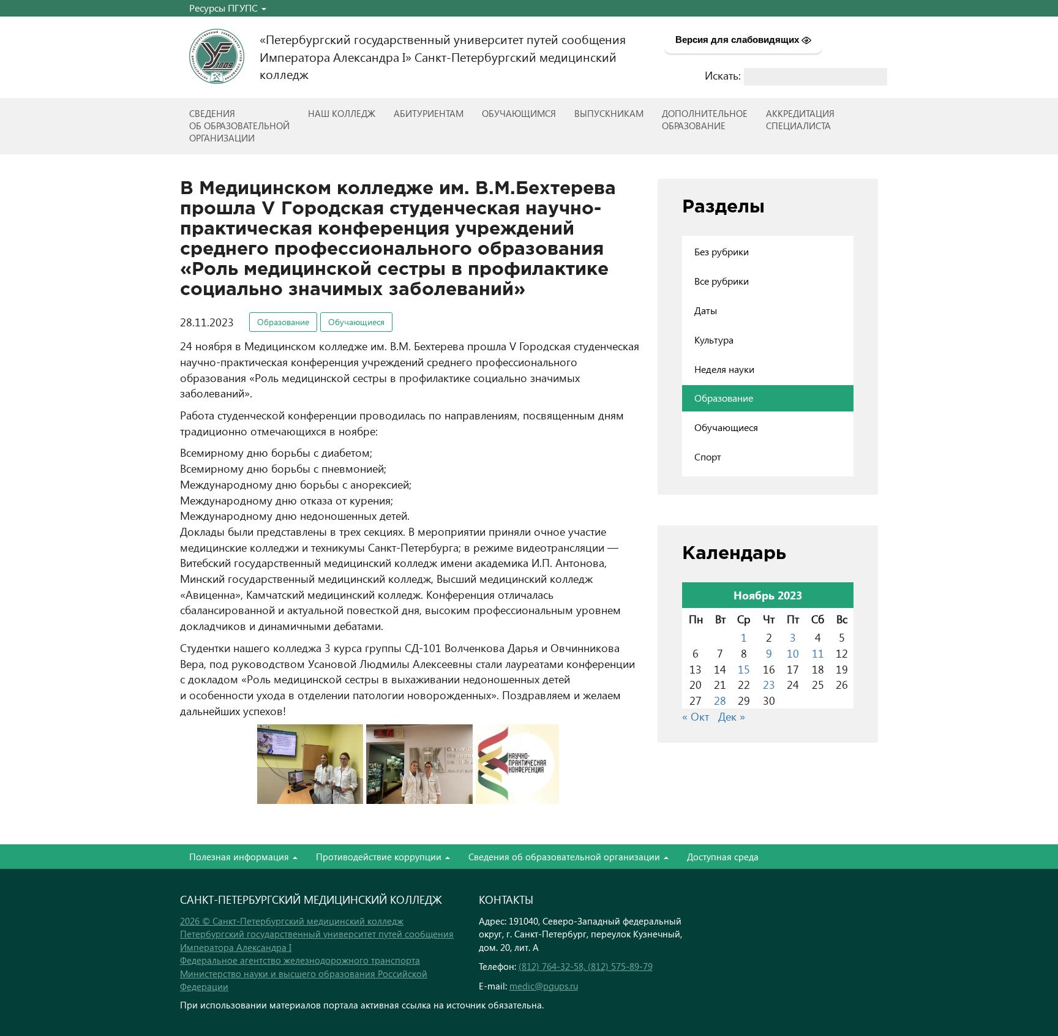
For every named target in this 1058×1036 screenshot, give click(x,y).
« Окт (695, 716)
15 (744, 669)
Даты (705, 310)
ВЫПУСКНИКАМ (608, 113)
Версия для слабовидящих (738, 39)
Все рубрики (721, 280)
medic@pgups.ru (543, 986)
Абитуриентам (428, 113)
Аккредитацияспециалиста (800, 119)
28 (720, 700)
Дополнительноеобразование (705, 119)
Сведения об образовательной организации (565, 856)
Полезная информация (240, 856)
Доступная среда (723, 856)
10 (793, 653)
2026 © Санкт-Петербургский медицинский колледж (291, 921)
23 (769, 684)
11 (818, 653)
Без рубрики (721, 251)
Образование (283, 322)
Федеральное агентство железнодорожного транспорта (300, 960)
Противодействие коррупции (380, 856)
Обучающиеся (356, 322)
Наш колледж (341, 113)
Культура (713, 339)
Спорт (707, 456)
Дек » (731, 716)
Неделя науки (724, 368)
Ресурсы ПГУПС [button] (224, 7)
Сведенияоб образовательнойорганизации (239, 125)
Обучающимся (519, 113)
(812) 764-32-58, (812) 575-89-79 (586, 966)
